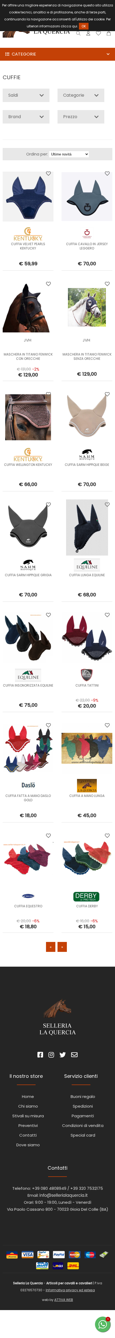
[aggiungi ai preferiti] (48, 173)
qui (74, 26)
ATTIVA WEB (63, 1299)
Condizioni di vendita (82, 1125)
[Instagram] (51, 1055)
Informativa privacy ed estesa (70, 1290)
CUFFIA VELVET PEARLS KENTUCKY (28, 246)
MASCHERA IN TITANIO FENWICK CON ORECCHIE (28, 356)
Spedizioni (83, 1106)
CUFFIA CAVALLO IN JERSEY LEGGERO (87, 246)
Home (28, 1096)
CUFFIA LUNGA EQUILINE (87, 575)
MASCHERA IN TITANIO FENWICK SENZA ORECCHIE (87, 356)
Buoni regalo (83, 1096)
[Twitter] (62, 1055)
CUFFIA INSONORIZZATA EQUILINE (28, 685)
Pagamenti (83, 1116)
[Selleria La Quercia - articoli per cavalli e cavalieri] (36, 44)
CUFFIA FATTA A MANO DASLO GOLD (28, 797)
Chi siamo (28, 1106)
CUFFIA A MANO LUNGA (87, 795)
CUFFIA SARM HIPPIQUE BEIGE (87, 464)
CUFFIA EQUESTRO (28, 906)
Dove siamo (28, 1145)
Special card (83, 1135)
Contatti (28, 1135)
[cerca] (78, 34)
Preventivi (28, 1125)
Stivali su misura (28, 1116)
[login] (88, 34)
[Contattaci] (108, 34)
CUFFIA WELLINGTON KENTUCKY (28, 464)
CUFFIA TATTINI (87, 685)
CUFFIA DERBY (87, 906)
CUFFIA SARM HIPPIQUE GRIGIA (28, 575)
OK (84, 26)
